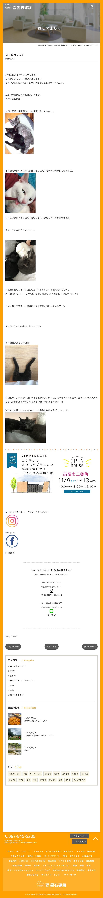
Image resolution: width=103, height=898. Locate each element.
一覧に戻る (52, 646)
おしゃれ (48, 774)
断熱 (12, 690)
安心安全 (85, 774)
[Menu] (97, 7)
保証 (12, 685)
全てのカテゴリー (17, 666)
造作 (60, 780)
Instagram (10, 532)
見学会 (21, 780)
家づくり (52, 780)
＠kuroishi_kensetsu (51, 594)
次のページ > (90, 646)
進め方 (13, 675)
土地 (28, 780)
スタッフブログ (11, 636)
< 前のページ (13, 646)
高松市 (56, 774)
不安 (34, 780)
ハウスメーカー (14, 774)
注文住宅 (65, 774)
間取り (13, 671)
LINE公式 (51, 615)
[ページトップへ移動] (95, 838)
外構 (25, 774)
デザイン (12, 780)
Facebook (10, 552)
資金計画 (75, 774)
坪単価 (67, 780)
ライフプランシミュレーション (23, 680)
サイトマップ (70, 875)
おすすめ (43, 780)
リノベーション (35, 774)
